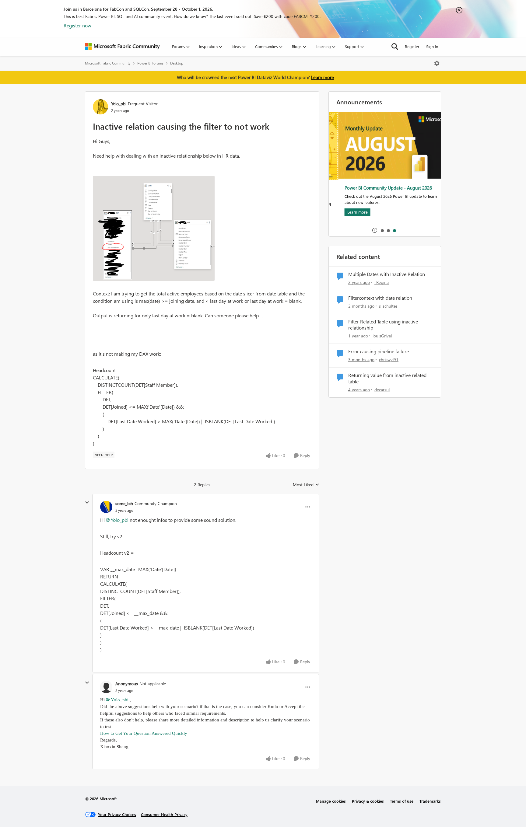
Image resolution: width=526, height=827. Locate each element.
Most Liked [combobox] (306, 485)
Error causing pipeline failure (378, 351)
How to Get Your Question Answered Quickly (144, 733)
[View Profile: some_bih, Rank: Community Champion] (106, 507)
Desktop (176, 63)
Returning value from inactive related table (387, 378)
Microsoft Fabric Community (108, 63)
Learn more (322, 77)
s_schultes (388, 306)
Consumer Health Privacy (164, 814)
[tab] (382, 230)
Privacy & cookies (368, 801)
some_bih (124, 503)
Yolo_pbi (118, 103)
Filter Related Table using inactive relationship (383, 325)
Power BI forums (150, 63)
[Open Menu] (437, 63)
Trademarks (430, 801)
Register (412, 46)
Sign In (432, 46)
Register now (77, 25)
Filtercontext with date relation (380, 298)
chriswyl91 (388, 359)
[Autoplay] (375, 230)
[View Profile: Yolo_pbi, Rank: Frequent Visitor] (100, 106)
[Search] (394, 46)
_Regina (381, 282)
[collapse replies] (87, 502)
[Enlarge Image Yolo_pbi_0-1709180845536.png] (154, 228)
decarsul (382, 390)
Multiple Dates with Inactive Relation (386, 274)
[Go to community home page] (122, 46)
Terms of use (401, 801)
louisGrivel (382, 336)
